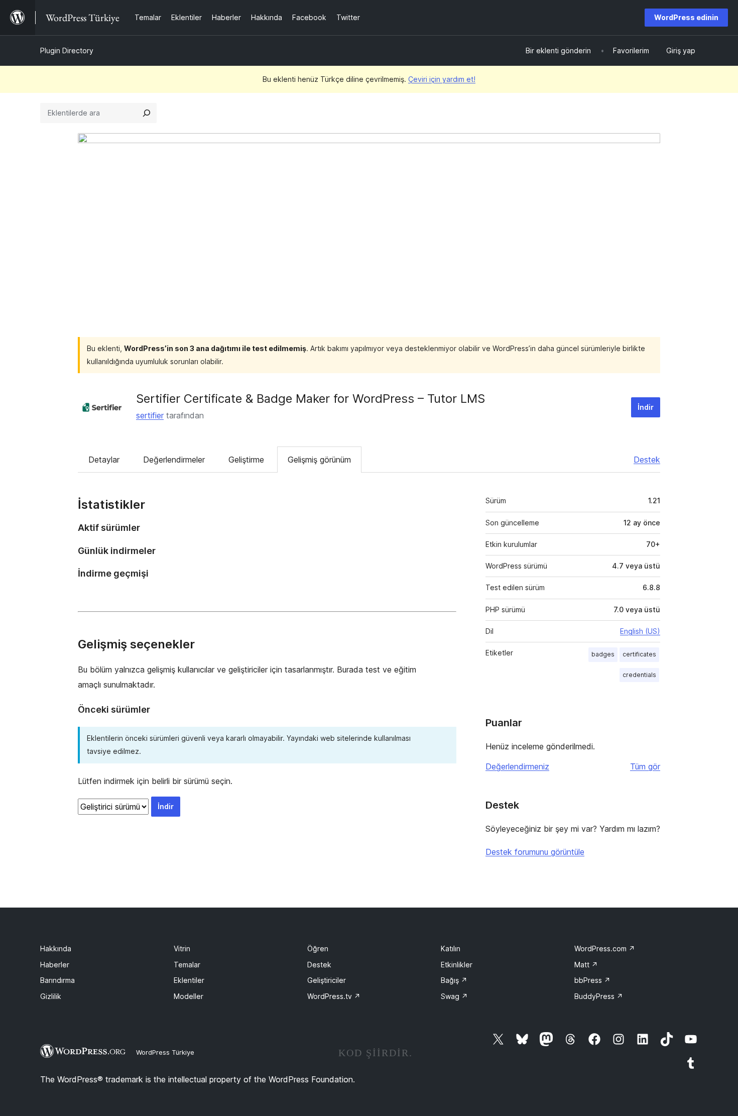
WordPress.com (604, 948)
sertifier (150, 415)
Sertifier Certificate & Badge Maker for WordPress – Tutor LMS (310, 398)
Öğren (317, 948)
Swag (454, 996)
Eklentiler (189, 980)
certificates (639, 654)
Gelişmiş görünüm (319, 460)
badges (602, 654)
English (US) (640, 631)
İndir (646, 407)
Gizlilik (50, 996)
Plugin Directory (66, 50)
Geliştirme (246, 460)
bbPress (592, 980)
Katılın (450, 948)
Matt (586, 964)
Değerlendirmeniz (517, 766)
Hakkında (55, 948)
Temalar (187, 964)
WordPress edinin (686, 17)
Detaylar (103, 460)
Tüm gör (645, 766)
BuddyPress (598, 996)
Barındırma (57, 980)
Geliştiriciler (326, 980)
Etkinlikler (456, 964)
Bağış (454, 980)
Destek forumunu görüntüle (534, 852)
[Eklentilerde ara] (147, 113)
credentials (639, 675)
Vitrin (182, 948)
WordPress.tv (333, 996)
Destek (647, 460)
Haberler (54, 964)
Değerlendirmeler (174, 460)
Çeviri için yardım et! (441, 79)
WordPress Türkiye (165, 1052)
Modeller (188, 996)
